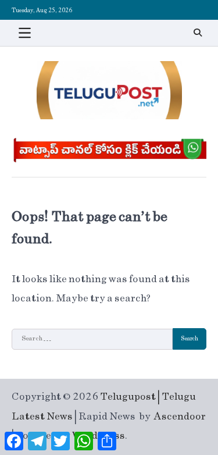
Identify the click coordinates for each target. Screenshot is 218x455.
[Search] (197, 32)
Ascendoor (180, 417)
